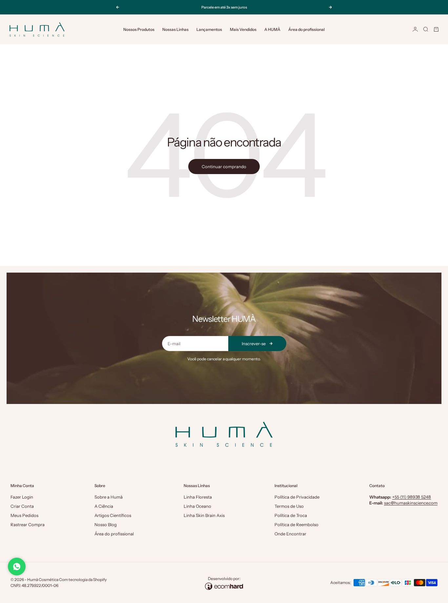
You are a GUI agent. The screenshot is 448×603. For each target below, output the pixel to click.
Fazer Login (21, 497)
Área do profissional (306, 29)
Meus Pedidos (24, 515)
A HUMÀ (272, 29)
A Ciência (103, 506)
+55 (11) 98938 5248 (411, 497)
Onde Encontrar (290, 533)
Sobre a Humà (108, 497)
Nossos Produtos (138, 29)
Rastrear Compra (27, 524)
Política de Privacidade (297, 497)
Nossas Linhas (175, 29)
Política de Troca (291, 515)
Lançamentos (209, 29)
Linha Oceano (197, 506)
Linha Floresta (198, 497)
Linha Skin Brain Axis (204, 515)
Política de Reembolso (296, 524)
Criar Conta (22, 506)
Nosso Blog (105, 524)
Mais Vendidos (243, 29)
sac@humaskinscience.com (411, 502)
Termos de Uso (289, 506)
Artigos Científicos (112, 515)
